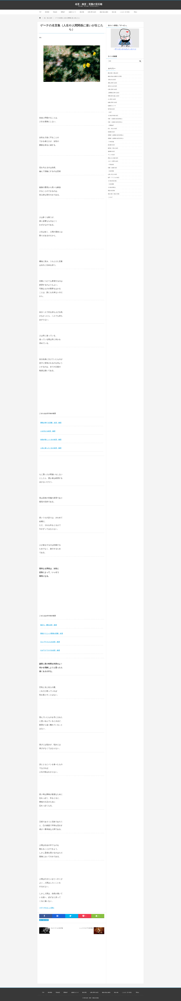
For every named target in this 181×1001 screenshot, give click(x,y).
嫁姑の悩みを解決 (104, 12)
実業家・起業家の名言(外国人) (115, 135)
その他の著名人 (112, 187)
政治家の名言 (111, 145)
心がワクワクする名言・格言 (50, 650)
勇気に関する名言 (112, 83)
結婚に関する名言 (112, 102)
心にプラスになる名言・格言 (50, 642)
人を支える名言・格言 (47, 431)
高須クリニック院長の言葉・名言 (51, 633)
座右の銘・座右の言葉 (113, 194)
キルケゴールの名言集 (57, 928)
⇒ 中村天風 (111, 141)
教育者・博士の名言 (113, 148)
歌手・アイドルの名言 (113, 177)
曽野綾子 (63, 12)
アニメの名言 (111, 154)
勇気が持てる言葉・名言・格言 (50, 422)
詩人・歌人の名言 (44, 920)
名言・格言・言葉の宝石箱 (88, 4)
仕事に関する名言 (92, 12)
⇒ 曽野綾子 (111, 125)
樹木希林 (47, 12)
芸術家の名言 (111, 132)
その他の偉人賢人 (112, 181)
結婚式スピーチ (72, 12)
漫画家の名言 (111, 151)
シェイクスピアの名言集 (86, 928)
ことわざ (110, 197)
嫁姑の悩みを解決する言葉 (115, 76)
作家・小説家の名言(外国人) (115, 118)
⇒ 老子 (110, 112)
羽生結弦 (55, 12)
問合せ (135, 12)
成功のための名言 (112, 86)
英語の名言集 (111, 190)
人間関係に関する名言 (113, 92)
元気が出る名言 (112, 79)
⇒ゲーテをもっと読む (46, 908)
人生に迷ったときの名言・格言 (50, 448)
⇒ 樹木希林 (111, 171)
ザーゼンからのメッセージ (125, 49)
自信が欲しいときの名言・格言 (50, 439)
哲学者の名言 (111, 109)
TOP (40, 12)
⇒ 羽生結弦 (111, 164)
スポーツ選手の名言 (113, 161)
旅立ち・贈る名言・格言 (48, 625)
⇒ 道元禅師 (111, 184)
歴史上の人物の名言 (113, 158)
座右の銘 (114, 12)
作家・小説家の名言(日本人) (115, 122)
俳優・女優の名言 (112, 167)
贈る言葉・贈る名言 (113, 73)
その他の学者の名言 (113, 115)
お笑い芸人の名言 (112, 174)
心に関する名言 (112, 99)
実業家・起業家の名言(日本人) (115, 138)
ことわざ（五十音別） (125, 12)
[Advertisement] (71, 97)
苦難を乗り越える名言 (113, 96)
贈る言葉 (82, 12)
